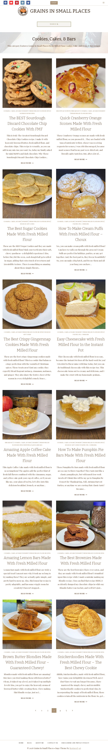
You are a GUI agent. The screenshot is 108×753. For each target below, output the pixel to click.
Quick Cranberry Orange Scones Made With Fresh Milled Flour (81, 123)
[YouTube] (11, 3)
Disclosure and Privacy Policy (75, 743)
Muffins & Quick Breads (33, 445)
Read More (27, 163)
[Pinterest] (17, 3)
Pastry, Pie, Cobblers (81, 224)
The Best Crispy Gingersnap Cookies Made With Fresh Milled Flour (27, 344)
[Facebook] (5, 3)
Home (21, 743)
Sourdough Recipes (27, 113)
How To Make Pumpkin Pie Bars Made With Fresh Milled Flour (80, 455)
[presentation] (27, 83)
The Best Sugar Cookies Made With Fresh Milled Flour (27, 234)
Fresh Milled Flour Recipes (39, 111)
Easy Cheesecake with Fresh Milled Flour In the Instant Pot (81, 344)
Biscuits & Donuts (63, 111)
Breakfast (75, 111)
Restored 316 (75, 748)
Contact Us (53, 743)
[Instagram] (22, 3)
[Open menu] (103, 2)
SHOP (54, 3)
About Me (40, 743)
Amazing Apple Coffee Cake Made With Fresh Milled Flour (27, 455)
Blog (29, 743)
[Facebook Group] (28, 3)
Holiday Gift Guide (27, 224)
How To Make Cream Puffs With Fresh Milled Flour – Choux (80, 234)
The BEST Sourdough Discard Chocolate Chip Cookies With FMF (27, 123)
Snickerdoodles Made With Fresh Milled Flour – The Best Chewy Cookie (81, 662)
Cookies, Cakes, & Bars (12, 111)
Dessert (25, 111)
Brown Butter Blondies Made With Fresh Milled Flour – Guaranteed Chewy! (27, 662)
